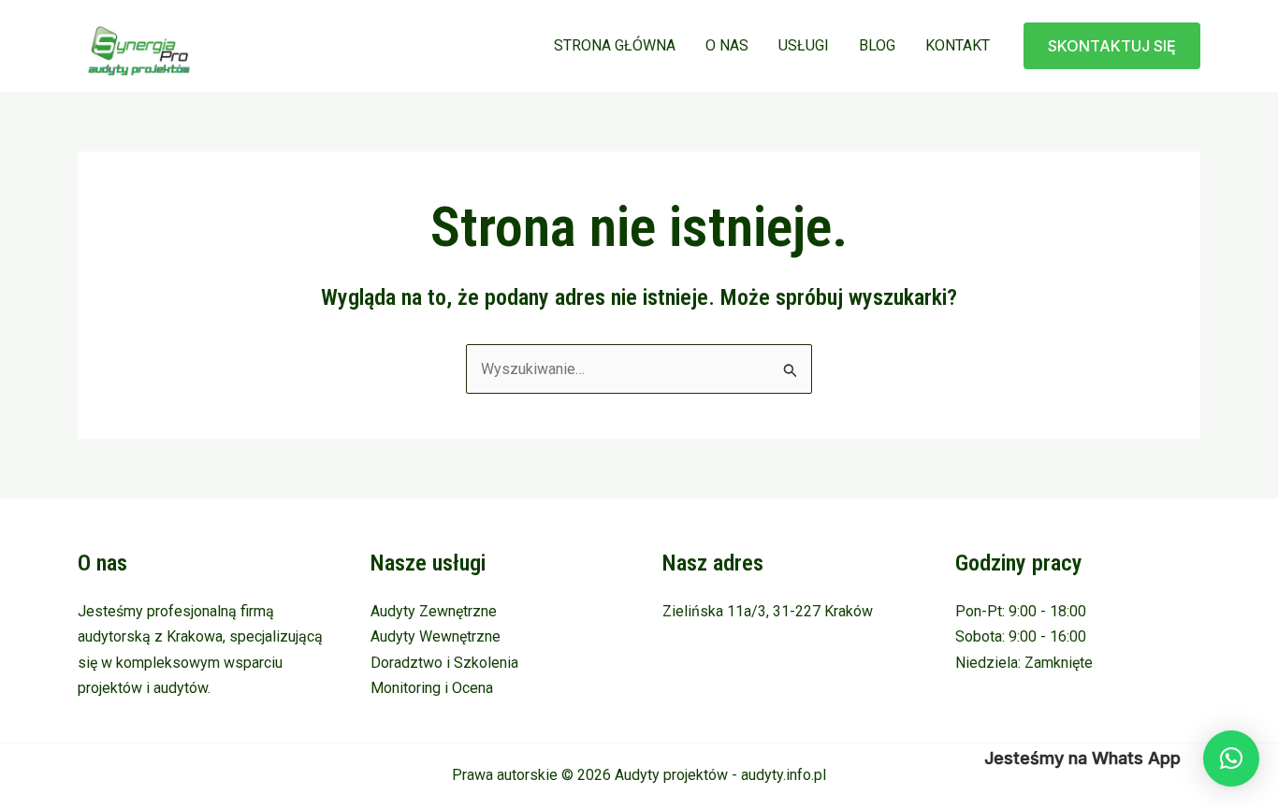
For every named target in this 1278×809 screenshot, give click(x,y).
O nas (726, 45)
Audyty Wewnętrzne (435, 636)
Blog (877, 45)
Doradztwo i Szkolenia (444, 663)
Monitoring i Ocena (431, 688)
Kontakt (957, 45)
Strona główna (614, 45)
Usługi (803, 45)
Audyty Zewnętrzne (433, 611)
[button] (1112, 45)
